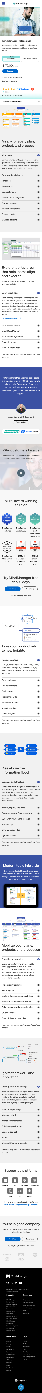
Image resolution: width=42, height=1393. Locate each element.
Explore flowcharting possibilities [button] (17, 996)
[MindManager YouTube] (20, 1283)
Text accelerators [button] (10, 660)
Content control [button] (9, 1132)
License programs (12, 1326)
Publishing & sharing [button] (12, 1126)
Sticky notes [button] (7, 691)
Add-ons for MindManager (10, 1329)
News (8, 1365)
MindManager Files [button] (11, 830)
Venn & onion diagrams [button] (13, 198)
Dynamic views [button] (9, 836)
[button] (21, 473)
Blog (24, 1310)
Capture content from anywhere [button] (17, 813)
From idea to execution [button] (12, 959)
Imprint (25, 1359)
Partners (9, 1352)
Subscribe (26, 1313)
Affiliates (9, 1360)
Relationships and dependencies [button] (17, 1007)
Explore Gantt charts (10, 318)
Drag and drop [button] (9, 680)
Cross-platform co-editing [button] (14, 1087)
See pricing (30, 589)
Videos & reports (28, 1302)
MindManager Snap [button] (11, 1110)
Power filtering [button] (9, 342)
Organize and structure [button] (13, 782)
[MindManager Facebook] (7, 1283)
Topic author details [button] (11, 325)
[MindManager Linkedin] (16, 1283)
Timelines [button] (6, 181)
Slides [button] (4, 1138)
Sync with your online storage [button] (16, 819)
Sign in (8, 1341)
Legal (24, 1349)
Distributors (10, 1357)
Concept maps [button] (9, 192)
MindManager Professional (10, 1301)
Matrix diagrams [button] (9, 220)
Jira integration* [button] (9, 991)
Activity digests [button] (9, 714)
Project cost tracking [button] (12, 985)
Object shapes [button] (9, 1013)
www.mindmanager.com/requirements (21, 1205)
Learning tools (27, 1308)
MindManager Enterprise (10, 1322)
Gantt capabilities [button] (10, 293)
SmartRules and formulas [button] (14, 1018)
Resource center (28, 1300)
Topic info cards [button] (9, 697)
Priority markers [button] (9, 686)
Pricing (8, 1344)
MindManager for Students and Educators (11, 1307)
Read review (21, 422)
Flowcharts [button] (7, 186)
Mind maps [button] (7, 155)
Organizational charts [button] (12, 175)
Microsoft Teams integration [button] (15, 1143)
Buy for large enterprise (9, 81)
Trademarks (26, 1346)
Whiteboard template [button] (12, 1121)
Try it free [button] (12, 589)
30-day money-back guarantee (12, 77)
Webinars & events (29, 1305)
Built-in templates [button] (10, 702)
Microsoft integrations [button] (12, 337)
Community (10, 1349)
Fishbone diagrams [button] (11, 209)
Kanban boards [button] (9, 203)
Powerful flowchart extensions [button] (16, 1002)
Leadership (10, 1368)
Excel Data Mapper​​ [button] (11, 331)
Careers (8, 1370)
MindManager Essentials (10, 1312)
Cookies (25, 1344)
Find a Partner (10, 1354)
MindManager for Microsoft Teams (11, 1317)
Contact (9, 1362)
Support (8, 1346)
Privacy (25, 1341)
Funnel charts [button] (8, 214)
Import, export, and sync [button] (13, 808)
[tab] (11, 59)
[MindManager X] (11, 1283)
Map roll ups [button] (7, 824)
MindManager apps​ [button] (11, 348)
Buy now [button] (10, 71)
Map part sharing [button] (10, 1115)
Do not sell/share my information (29, 1353)
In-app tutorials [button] (9, 708)
